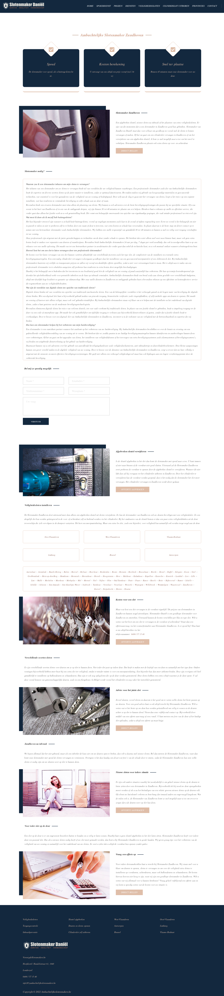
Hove (118, 576)
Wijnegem (139, 584)
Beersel (74, 571)
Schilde (33, 584)
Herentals (75, 576)
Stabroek (86, 584)
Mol (79, 580)
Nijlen (102, 580)
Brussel (113, 555)
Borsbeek (132, 571)
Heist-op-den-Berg (50, 576)
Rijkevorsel (170, 580)
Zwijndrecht (108, 589)
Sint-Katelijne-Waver (71, 584)
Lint (33, 580)
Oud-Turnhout (120, 580)
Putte (130, 580)
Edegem (178, 571)
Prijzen (118, 5)
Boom (114, 571)
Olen (109, 580)
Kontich (169, 576)
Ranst (145, 580)
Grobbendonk (33, 576)
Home (90, 5)
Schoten (42, 584)
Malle (39, 580)
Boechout (93, 571)
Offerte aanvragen (132, 489)
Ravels (153, 580)
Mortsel (87, 580)
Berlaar (83, 571)
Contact (212, 5)
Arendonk (42, 571)
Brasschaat (143, 571)
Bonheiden (104, 571)
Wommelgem (163, 584)
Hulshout (127, 576)
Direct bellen (129, 150)
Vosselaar (118, 584)
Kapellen (149, 576)
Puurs (137, 580)
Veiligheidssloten (149, 5)
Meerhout (60, 580)
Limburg (51, 555)
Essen (186, 571)
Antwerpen (173, 555)
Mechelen (49, 580)
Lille (193, 576)
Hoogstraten (108, 576)
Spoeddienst (103, 5)
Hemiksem (64, 576)
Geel (194, 571)
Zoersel (97, 589)
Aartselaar (31, 571)
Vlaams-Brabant (174, 537)
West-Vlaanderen (113, 537)
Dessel (162, 571)
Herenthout (87, 576)
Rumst (180, 580)
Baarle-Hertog (55, 571)
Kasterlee (159, 576)
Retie (161, 580)
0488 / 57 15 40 (138, 634)
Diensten (130, 5)
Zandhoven (187, 584)
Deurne (127, 589)
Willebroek (150, 584)
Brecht (154, 571)
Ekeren (119, 589)
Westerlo (128, 584)
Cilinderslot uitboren (176, 5)
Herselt (97, 576)
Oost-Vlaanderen (52, 537)
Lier (186, 576)
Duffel (169, 571)
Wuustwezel (175, 584)
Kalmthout (137, 576)
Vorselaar (107, 584)
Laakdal (179, 576)
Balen (66, 571)
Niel (95, 580)
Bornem (122, 571)
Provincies (198, 5)
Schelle (188, 580)
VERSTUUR (36, 421)
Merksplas (71, 580)
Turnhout (97, 584)
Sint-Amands (54, 584)
